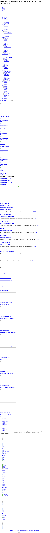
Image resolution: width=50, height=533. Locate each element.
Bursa (4, 520)
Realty (4, 466)
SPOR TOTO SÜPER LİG (8, 32)
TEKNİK (5, 83)
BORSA (5, 39)
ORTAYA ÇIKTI (3, 235)
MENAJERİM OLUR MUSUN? (22, 530)
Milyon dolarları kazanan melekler (7, 223)
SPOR (3, 30)
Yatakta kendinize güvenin (5, 414)
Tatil (3, 482)
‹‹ (2, 285)
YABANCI (6, 50)
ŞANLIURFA (6, 95)
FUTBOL (5, 31)
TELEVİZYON (4, 422)
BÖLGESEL (4, 85)
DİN (5, 77)
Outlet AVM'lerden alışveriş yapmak (7, 265)
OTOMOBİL (4, 81)
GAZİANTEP (6, 93)
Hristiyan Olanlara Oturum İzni (6, 304)
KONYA (5, 91)
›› (2, 288)
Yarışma (4, 465)
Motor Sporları (5, 452)
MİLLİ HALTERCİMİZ (4, 330)
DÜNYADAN (6, 22)
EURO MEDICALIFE (7, 71)
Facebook (4, 489)
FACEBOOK (6, 178)
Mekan (4, 504)
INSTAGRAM (6, 56)
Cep (3, 478)
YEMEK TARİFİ (7, 78)
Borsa (4, 457)
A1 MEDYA (36, 530)
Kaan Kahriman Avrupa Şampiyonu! (8, 332)
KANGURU (6, 29)
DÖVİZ (5, 40)
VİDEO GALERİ (4, 116)
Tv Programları (5, 468)
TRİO (39, 530)
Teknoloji (3, 476)
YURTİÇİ (5, 64)
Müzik (3, 492)
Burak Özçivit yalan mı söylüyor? (7, 318)
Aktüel (4, 443)
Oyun (4, 480)
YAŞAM (3, 70)
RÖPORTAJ (6, 28)
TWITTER (5, 180)
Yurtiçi (4, 484)
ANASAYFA (4, 17)
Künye (3, 10)
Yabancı (4, 473)
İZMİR (5, 89)
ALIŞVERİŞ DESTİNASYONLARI (6, 256)
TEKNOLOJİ (4, 58)
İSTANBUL (6, 87)
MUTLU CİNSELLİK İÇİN (5, 412)
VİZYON (5, 49)
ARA (10, 13)
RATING (5, 46)
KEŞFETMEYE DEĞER (4, 203)
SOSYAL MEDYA (5, 54)
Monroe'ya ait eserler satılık (5, 237)
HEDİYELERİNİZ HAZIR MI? (5, 214)
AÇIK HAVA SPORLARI (8, 35)
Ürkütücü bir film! (4, 359)
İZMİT (5, 96)
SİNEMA (3, 423)
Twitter (4, 490)
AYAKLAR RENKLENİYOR (5, 242)
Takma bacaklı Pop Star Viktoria (4, 174)
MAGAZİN (4, 24)
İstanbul (4, 515)
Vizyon (4, 474)
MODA (5, 73)
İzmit (4, 526)
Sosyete (4, 444)
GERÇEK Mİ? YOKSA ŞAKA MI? (6, 302)
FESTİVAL (6, 52)
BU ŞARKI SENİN (7, 69)
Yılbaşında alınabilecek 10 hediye (7, 216)
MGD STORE (4, 424)
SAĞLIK (3, 428)
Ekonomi (3, 455)
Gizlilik (3, 9)
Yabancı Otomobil (6, 509)
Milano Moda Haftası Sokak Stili (7, 251)
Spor (3, 448)
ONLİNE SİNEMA (7, 53)
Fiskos (4, 445)
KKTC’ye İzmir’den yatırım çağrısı (7, 387)
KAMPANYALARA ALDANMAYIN (6, 207)
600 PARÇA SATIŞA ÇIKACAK (5, 278)
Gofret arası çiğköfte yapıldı (6, 230)
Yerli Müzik (5, 494)
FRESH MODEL (7, 80)
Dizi (3, 464)
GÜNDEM (4, 18)
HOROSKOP (6, 75)
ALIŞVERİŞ (6, 79)
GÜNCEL (6, 19)
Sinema (3, 470)
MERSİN (5, 94)
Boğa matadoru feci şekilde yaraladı (4, 155)
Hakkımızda (4, 7)
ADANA (5, 90)
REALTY (5, 45)
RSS (4, 184)
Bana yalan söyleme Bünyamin (4, 144)
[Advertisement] (10, 193)
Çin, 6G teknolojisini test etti (6, 401)
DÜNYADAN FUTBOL (8, 33)
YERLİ (5, 51)
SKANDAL (6, 21)
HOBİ (5, 76)
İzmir (4, 519)
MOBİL (5, 59)
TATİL (3, 63)
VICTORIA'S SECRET (4, 221)
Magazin (3, 441)
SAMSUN (6, 97)
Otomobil (3, 506)
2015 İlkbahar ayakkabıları (6, 244)
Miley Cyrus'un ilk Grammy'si (6, 346)
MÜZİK (3, 66)
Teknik (4, 510)
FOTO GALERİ (4, 146)
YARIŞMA (6, 44)
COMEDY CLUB (31, 530)
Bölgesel (3, 513)
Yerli (4, 472)
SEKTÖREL (6, 38)
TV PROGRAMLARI (7, 47)
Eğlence (4, 446)
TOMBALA (15, 530)
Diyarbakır (4, 527)
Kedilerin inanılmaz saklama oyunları (4, 139)
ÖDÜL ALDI (2, 228)
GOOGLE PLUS (6, 182)
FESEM (11, 530)
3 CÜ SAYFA (6, 23)
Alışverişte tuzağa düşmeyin (5, 209)
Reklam (3, 8)
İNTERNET (6, 60)
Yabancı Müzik (5, 495)
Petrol (4, 460)
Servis (4, 511)
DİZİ (5, 43)
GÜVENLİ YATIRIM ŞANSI (5, 385)
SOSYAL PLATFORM (8, 57)
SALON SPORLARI (7, 36)
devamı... (34, 211)
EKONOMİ (4, 37)
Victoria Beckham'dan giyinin (6, 280)
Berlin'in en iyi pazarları (5, 205)
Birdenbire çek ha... (4, 125)
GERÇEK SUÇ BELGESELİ (5, 357)
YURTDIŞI (6, 65)
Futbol (4, 450)
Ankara (4, 517)
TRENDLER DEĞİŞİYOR (5, 249)
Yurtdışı (4, 485)
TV (2, 42)
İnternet (4, 479)
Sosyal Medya (4, 487)
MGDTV (3, 430)
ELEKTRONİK (6, 61)
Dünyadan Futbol (6, 451)
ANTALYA (6, 92)
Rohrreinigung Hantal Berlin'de (6, 373)
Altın (4, 459)
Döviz (4, 458)
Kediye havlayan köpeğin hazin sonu (4, 134)
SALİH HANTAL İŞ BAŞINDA (5, 371)
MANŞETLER (4, 98)
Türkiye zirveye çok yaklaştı (6, 258)
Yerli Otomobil (5, 508)
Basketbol (4, 453)
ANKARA (6, 88)
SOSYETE (6, 26)
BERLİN (5, 86)
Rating (4, 467)
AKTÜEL (6, 25)
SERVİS (5, 84)
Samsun (4, 528)
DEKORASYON (7, 74)
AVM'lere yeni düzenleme (5, 273)
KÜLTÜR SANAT (7, 72)
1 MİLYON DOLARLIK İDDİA (5, 316)
